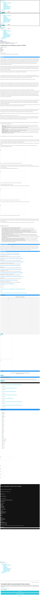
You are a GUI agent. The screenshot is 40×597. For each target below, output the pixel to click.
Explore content (4, 564)
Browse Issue (6, 5)
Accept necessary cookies (20, 593)
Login (1, 12)
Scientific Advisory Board (7, 6)
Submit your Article (7, 7)
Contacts (1, 520)
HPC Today (1, 505)
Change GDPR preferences (3, 522)
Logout (5, 41)
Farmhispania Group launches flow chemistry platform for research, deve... (11, 276)
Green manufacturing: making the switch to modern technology (10, 254)
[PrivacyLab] (5, 589)
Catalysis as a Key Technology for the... (8, 398)
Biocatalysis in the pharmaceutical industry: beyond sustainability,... (12, 401)
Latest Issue (5, 4)
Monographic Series (2, 519)
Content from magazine (3, 511)
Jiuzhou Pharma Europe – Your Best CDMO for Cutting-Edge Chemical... (11, 258)
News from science (7, 21)
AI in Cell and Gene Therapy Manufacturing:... (9, 391)
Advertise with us (2, 518)
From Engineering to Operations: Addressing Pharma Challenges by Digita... (12, 261)
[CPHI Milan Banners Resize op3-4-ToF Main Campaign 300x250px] (6, 369)
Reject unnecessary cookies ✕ (35, 582)
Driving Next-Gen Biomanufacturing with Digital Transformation (12, 384)
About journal (3, 9)
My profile (1, 40)
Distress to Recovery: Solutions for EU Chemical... (9, 394)
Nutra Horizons (2, 506)
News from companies (7, 8)
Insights (5, 3)
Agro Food (1, 504)
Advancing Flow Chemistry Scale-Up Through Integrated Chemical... (12, 405)
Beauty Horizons (2, 507)
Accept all (20, 591)
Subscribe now (2, 41)
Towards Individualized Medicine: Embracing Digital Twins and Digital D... (11, 272)
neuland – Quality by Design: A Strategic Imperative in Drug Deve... (10, 265)
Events (3, 10)
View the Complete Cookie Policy (5, 588)
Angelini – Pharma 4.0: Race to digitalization (7, 283)
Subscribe (3, 12)
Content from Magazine (7, 2)
